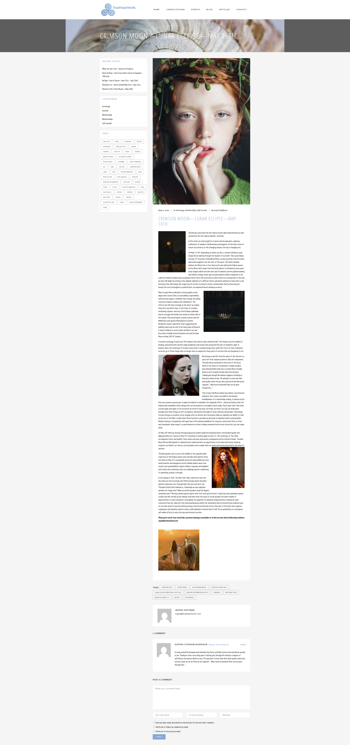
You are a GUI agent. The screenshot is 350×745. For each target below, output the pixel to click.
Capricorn (106, 146)
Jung (112, 167)
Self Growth (107, 123)
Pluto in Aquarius (128, 187)
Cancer (139, 141)
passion (137, 182)
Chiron (133, 146)
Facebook (121, 162)
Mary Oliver (107, 177)
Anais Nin (106, 141)
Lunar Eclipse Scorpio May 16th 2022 (168, 592)
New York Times (231, 592)
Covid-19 (117, 152)
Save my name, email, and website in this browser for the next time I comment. (184, 722)
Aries (117, 141)
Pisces (105, 187)
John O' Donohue (135, 162)
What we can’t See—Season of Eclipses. (118, 68)
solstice (141, 192)
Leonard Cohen (135, 167)
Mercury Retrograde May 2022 (197, 592)
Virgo (105, 207)
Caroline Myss (121, 146)
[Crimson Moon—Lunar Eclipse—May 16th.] (201, 131)
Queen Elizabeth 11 (162, 597)
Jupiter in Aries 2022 (219, 587)
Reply (243, 645)
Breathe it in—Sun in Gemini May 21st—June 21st (121, 84)
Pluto (115, 187)
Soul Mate (106, 197)
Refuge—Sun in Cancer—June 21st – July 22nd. (120, 80)
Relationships (107, 119)
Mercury (135, 177)
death (127, 152)
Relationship (107, 114)
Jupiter (122, 167)
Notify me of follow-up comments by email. (172, 727)
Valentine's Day (108, 202)
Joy (104, 167)
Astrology (106, 106)
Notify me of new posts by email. (168, 731)
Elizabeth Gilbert (125, 157)
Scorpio (129, 192)
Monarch (217, 592)
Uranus (128, 197)
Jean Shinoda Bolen (199, 587)
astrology (127, 141)
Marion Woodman (127, 172)
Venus (122, 202)
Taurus (118, 197)
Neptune (127, 182)
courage (106, 152)
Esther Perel (108, 162)
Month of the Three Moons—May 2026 (117, 89)
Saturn (119, 192)
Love (114, 172)
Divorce (137, 152)
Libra (105, 172)
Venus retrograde (135, 202)
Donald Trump (108, 157)
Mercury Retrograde (110, 182)
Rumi (142, 187)
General (105, 110)
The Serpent (189, 597)
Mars (140, 172)
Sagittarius (107, 192)
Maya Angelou (122, 177)
